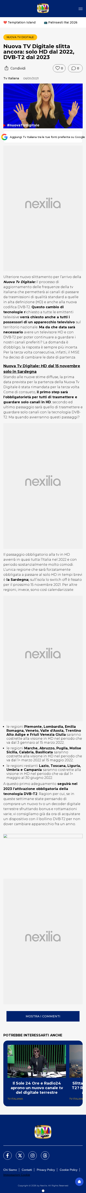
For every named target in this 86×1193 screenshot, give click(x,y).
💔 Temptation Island (19, 22)
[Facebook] (5, 1153)
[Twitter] (17, 1153)
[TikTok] (42, 1153)
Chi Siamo (10, 1169)
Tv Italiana (11, 78)
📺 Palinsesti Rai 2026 (60, 22)
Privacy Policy (46, 1169)
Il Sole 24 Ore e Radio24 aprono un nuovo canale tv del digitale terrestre (37, 1088)
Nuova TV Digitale (20, 37)
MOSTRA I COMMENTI (43, 1016)
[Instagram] (30, 1153)
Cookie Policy (68, 1169)
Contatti (27, 1169)
